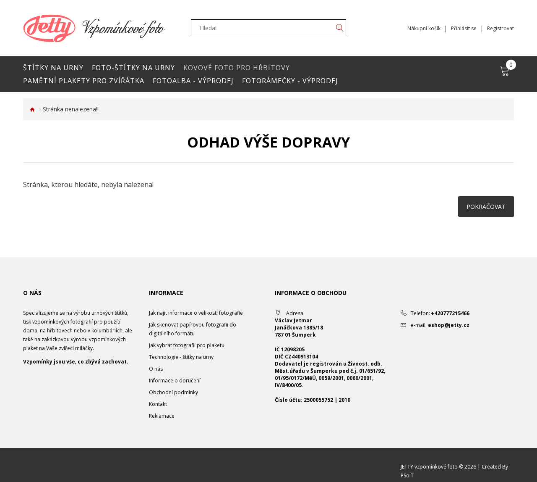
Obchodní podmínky (173, 392)
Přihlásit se (464, 28)
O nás (156, 368)
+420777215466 (450, 313)
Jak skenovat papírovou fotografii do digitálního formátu (192, 329)
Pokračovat (486, 207)
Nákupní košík (424, 28)
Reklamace (162, 415)
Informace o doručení (175, 380)
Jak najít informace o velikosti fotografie (196, 312)
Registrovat (500, 28)
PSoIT (407, 475)
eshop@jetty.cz (448, 325)
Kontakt (158, 404)
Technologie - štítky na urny (181, 357)
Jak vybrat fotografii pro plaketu (186, 345)
